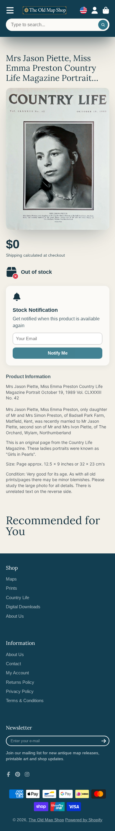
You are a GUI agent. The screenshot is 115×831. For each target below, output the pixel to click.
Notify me (58, 352)
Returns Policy (20, 682)
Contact (13, 663)
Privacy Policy (20, 691)
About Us (15, 616)
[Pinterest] (17, 774)
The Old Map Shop (46, 819)
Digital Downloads (23, 606)
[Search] (103, 25)
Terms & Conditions (25, 700)
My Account (17, 672)
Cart (105, 10)
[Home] (44, 10)
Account (94, 10)
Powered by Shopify (83, 819)
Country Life (17, 597)
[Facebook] (8, 774)
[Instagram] (27, 774)
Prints (11, 588)
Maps (11, 578)
